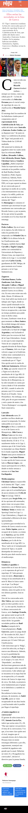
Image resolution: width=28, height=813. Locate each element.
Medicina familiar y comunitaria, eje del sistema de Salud (20, 793)
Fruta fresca (9, 10)
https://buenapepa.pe (6, 782)
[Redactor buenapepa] (3, 55)
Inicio (3, 10)
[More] (23, 765)
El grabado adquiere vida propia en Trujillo (7, 792)
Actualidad (16, 10)
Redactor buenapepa (15, 55)
